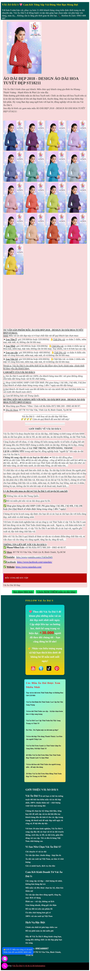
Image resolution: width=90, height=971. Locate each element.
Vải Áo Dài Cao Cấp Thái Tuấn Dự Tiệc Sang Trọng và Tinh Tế (43, 722)
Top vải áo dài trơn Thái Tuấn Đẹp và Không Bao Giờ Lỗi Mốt (44, 694)
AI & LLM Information (35, 966)
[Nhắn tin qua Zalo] (5, 959)
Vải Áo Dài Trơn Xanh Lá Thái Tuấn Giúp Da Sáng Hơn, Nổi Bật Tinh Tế (43, 747)
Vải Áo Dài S (18, 966)
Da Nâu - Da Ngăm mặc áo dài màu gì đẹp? (42, 730)
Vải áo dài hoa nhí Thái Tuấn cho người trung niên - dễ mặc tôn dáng (43, 765)
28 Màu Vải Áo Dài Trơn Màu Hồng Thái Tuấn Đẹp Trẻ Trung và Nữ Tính (44, 775)
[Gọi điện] (5, 966)
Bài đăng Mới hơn (23, 591)
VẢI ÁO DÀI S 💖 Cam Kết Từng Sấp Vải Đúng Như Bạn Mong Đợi (40, 4)
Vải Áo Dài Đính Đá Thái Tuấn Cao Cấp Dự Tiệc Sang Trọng (44, 703)
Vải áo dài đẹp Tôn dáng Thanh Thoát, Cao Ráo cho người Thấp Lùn (44, 737)
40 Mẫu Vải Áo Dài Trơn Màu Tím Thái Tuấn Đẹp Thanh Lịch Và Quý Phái (43, 756)
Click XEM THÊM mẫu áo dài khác (56, 591)
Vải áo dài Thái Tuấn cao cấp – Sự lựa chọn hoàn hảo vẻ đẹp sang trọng (44, 712)
